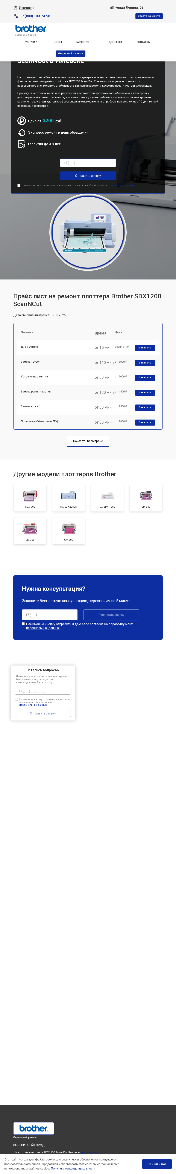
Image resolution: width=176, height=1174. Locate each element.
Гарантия (82, 42)
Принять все (157, 1164)
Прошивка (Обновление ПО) (39, 421)
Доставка (116, 42)
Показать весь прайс (88, 441)
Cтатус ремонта (149, 16)
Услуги (30, 42)
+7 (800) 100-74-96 (35, 16)
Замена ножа (29, 406)
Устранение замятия (34, 376)
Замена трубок (30, 361)
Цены (58, 42)
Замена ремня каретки (36, 391)
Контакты (143, 42)
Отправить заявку (88, 175)
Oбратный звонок (70, 53)
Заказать (145, 347)
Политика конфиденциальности (73, 1168)
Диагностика (29, 346)
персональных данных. (122, 185)
